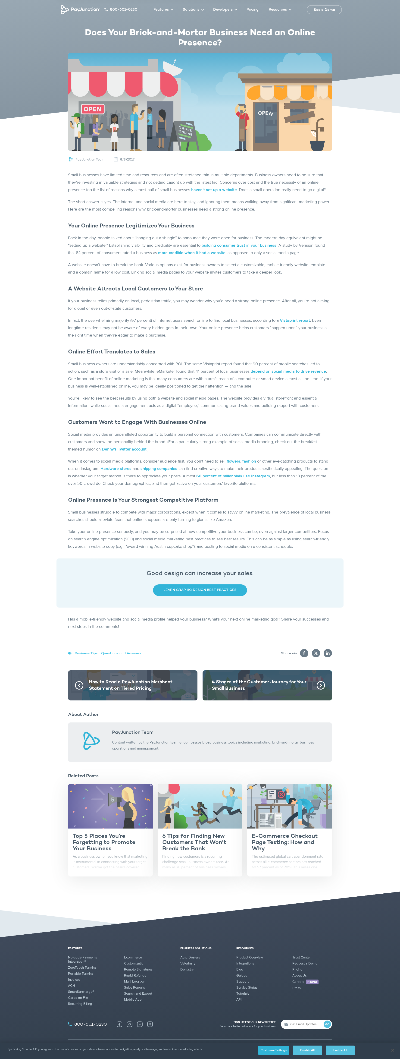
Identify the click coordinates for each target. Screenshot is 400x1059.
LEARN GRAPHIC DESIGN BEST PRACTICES (200, 590)
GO (327, 1024)
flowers (233, 461)
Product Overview (249, 957)
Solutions (191, 10)
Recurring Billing (80, 1003)
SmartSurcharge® (81, 991)
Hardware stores (115, 469)
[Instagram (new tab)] (129, 1024)
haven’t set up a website (214, 190)
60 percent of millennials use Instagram (233, 476)
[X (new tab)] (150, 1024)
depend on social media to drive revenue (288, 371)
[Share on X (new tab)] (316, 653)
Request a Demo (305, 963)
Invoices (74, 979)
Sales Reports (134, 987)
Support (242, 981)
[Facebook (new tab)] (119, 1024)
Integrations (245, 963)
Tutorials (242, 993)
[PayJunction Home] (80, 9)
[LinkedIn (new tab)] (140, 1024)
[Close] (393, 1050)
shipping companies (159, 469)
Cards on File (78, 997)
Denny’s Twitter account (124, 449)
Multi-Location (134, 981)
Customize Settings (274, 1050)
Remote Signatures (138, 969)
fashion (249, 461)
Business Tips (86, 653)
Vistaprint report (295, 320)
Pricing (253, 10)
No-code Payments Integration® (82, 959)
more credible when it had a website (191, 253)
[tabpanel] (110, 830)
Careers (304, 981)
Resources (278, 10)
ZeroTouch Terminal (82, 967)
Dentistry (187, 969)
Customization (134, 963)
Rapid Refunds (135, 975)
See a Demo (324, 10)
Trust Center (301, 957)
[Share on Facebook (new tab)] (304, 653)
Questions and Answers (121, 653)
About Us (299, 975)
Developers (223, 10)
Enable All (340, 1050)
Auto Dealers (190, 957)
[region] (200, 1051)
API (239, 999)
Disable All (307, 1050)
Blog (239, 969)
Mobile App (133, 999)
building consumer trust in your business (239, 245)
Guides (241, 975)
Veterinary (187, 963)
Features (161, 10)
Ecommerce (133, 957)
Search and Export (138, 993)
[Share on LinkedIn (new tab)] (328, 653)
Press (296, 988)
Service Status (246, 987)
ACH (71, 985)
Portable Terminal (81, 973)
